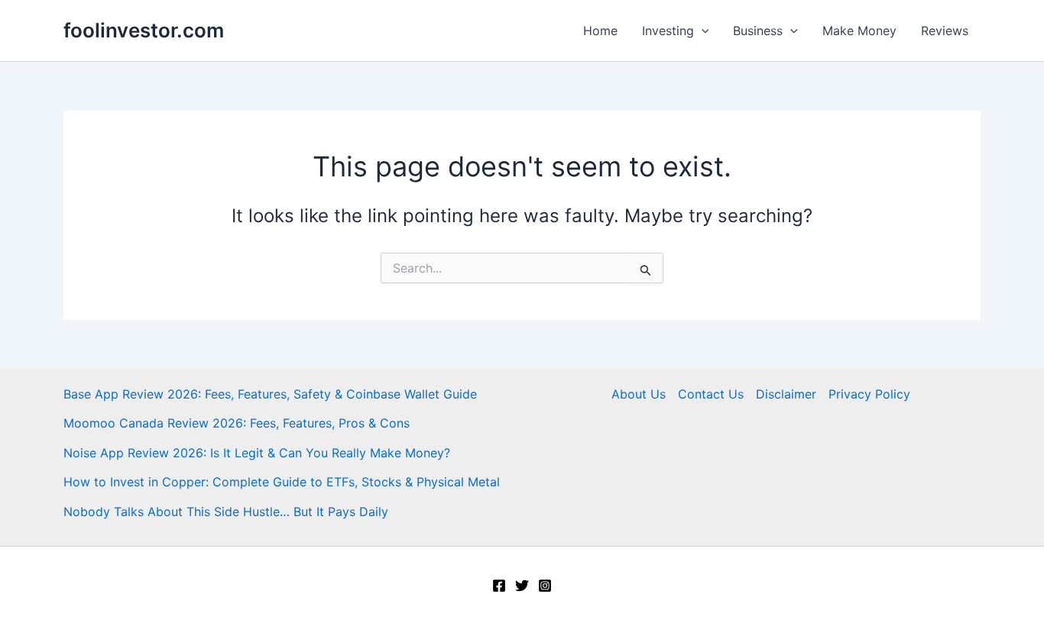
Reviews (944, 30)
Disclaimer (786, 394)
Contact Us (711, 394)
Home (600, 30)
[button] (701, 30)
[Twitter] (522, 585)
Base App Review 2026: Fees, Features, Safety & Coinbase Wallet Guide (270, 394)
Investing (668, 30)
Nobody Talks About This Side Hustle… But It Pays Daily (225, 511)
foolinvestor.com (143, 30)
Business (758, 30)
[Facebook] (499, 585)
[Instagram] (545, 585)
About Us (638, 394)
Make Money (859, 30)
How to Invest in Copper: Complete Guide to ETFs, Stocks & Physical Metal (281, 481)
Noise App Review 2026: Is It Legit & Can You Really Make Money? (256, 452)
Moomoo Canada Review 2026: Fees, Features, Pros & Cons (236, 423)
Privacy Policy (869, 394)
